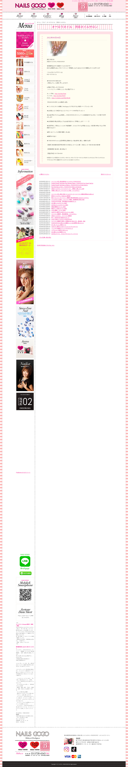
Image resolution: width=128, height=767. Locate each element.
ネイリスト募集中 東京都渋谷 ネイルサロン (64, 214)
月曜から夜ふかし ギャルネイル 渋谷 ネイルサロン (65, 190)
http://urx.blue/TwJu (60, 93)
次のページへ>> (106, 174)
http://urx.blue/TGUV (60, 95)
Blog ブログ (62, 15)
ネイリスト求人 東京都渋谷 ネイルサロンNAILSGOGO (66, 181)
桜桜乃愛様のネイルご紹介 (58, 206)
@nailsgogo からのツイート (23, 472)
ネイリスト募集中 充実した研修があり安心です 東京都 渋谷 (68, 221)
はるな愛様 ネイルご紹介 (58, 210)
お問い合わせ (97, 16)
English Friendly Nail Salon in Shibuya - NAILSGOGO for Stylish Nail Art (69, 185)
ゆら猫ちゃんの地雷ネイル (58, 232)
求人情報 (104, 16)
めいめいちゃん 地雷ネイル (58, 225)
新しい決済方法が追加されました (60, 217)
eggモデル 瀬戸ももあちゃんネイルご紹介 (62, 212)
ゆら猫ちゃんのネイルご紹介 (59, 203)
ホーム (39, 22)
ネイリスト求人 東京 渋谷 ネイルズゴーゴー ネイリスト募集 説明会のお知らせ (72, 194)
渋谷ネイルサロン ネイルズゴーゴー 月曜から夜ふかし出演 (67, 188)
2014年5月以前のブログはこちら (45, 245)
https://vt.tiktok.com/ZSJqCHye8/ (61, 98)
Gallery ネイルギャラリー (47, 15)
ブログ (44, 22)
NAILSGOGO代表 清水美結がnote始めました (63, 201)
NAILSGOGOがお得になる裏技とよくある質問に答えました (67, 223)
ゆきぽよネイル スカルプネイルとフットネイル (64, 234)
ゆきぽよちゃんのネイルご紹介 (59, 205)
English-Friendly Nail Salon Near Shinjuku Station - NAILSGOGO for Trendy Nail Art (72, 183)
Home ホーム (20, 15)
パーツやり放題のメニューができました (62, 228)
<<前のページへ (44, 174)
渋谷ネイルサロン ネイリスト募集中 (61, 215)
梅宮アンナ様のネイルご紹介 (59, 208)
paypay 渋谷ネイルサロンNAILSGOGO (61, 219)
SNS (110, 16)
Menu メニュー (33, 15)
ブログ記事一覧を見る (45, 237)
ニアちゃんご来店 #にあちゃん (59, 230)
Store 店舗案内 (75, 15)
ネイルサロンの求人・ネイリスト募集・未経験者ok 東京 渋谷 (67, 199)
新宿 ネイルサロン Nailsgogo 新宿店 (60, 196)
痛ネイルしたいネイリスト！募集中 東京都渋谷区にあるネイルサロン (70, 197)
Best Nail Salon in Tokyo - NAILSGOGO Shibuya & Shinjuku (66, 187)
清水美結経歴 (89, 16)
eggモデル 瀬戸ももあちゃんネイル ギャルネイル (64, 226)
